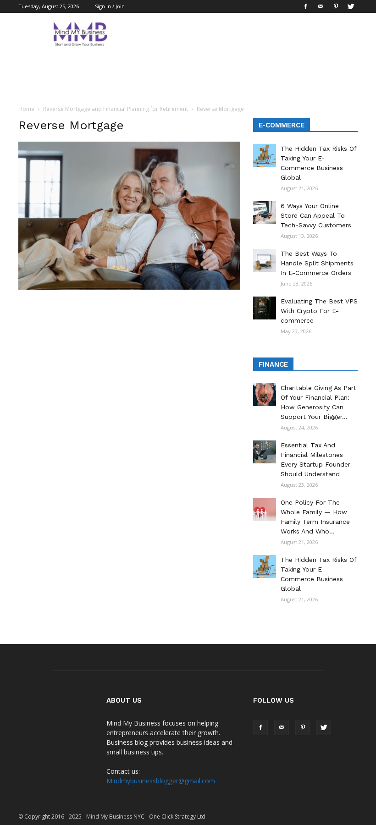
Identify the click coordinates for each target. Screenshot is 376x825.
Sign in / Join (110, 6)
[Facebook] (305, 6)
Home (26, 109)
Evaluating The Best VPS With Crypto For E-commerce (319, 310)
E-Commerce (281, 125)
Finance (273, 364)
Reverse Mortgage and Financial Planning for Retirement (115, 109)
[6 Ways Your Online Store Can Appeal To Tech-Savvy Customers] (264, 212)
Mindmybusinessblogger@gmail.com (160, 780)
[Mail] (320, 6)
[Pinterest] (336, 6)
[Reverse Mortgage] (129, 287)
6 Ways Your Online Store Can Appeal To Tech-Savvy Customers (316, 215)
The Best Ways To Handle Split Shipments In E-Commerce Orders (317, 263)
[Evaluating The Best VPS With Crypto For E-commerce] (264, 308)
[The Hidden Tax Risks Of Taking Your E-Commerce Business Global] (264, 155)
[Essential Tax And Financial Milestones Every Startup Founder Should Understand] (264, 451)
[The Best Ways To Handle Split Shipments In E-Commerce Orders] (264, 260)
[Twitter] (351, 6)
